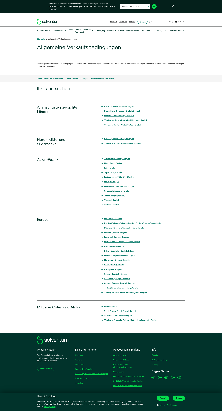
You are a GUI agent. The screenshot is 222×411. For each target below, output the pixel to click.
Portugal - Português (113, 269)
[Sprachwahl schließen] (172, 6)
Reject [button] (179, 398)
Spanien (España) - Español (115, 274)
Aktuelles (79, 383)
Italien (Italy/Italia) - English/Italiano (119, 251)
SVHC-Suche (118, 372)
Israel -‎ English (110, 306)
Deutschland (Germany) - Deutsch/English (122, 242)
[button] (167, 405)
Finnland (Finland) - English (115, 232)
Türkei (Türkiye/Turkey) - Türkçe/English (121, 288)
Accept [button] (163, 398)
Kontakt (154, 355)
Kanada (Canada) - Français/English (119, 106)
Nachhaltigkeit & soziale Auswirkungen (91, 374)
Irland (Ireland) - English (114, 246)
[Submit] (170, 22)
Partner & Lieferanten (84, 369)
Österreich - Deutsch (113, 219)
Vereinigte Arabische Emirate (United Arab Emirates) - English (130, 320)
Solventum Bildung (121, 360)
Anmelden (113, 22)
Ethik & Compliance (83, 378)
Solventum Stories (120, 355)
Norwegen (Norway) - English (117, 260)
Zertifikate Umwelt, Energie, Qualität (128, 381)
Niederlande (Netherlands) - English (119, 255)
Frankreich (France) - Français (116, 237)
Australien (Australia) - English (117, 159)
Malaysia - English (111, 182)
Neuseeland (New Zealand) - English (119, 186)
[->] (154, 6)
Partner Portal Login (159, 360)
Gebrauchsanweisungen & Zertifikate (128, 376)
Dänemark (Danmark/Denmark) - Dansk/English (124, 228)
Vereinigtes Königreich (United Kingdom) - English (125, 120)
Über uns (79, 355)
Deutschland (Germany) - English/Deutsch (122, 111)
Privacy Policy (50, 406)
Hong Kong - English (113, 163)
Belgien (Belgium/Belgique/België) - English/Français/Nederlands (132, 223)
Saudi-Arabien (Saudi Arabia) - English (120, 311)
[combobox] (161, 22)
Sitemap (154, 364)
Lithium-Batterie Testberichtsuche (127, 386)
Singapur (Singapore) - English (117, 191)
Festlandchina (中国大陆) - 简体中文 (119, 116)
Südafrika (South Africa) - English (118, 315)
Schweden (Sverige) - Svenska (117, 279)
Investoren (123, 22)
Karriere (132, 22)
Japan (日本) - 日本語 (113, 172)
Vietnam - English (111, 205)
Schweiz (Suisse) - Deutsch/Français (119, 283)
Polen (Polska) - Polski (114, 265)
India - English (110, 168)
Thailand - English (111, 200)
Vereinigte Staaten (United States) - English (122, 125)
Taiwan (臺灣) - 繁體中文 (114, 195)
